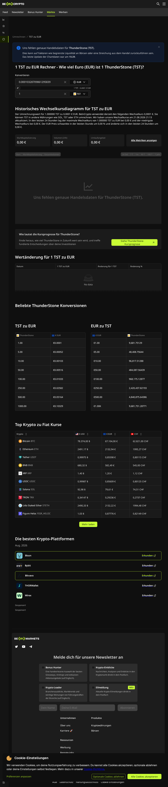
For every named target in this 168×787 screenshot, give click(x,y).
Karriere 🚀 (66, 730)
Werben (63, 12)
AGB (54, 782)
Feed (5, 12)
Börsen (95, 730)
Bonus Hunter (35, 12)
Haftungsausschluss (87, 782)
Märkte (51, 12)
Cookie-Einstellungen (112, 782)
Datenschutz (66, 782)
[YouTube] (24, 647)
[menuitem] (4, 19)
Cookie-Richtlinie (94, 769)
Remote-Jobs (67, 752)
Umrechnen (18, 36)
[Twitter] (16, 647)
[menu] (4, 29)
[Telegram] (31, 647)
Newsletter (18, 12)
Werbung (65, 747)
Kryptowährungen (101, 725)
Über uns (65, 725)
